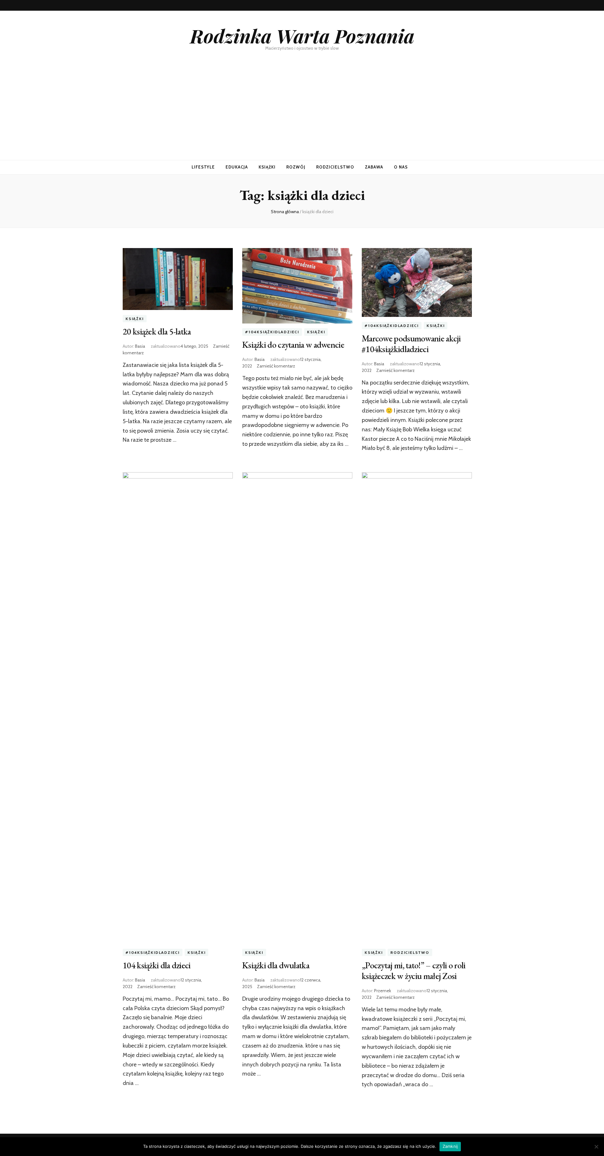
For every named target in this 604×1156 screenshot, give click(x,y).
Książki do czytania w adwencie (293, 344)
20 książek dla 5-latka (157, 331)
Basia (140, 346)
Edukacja (237, 166)
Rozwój (295, 166)
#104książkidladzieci (272, 332)
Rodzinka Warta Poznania (302, 35)
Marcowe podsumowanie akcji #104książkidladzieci (411, 344)
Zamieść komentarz (276, 366)
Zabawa (374, 166)
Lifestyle (203, 166)
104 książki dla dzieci (157, 965)
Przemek (382, 990)
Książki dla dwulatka (275, 965)
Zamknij (450, 1146)
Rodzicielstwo (335, 166)
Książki (267, 166)
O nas (401, 166)
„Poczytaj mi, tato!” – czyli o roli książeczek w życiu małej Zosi (414, 971)
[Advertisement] (302, 113)
